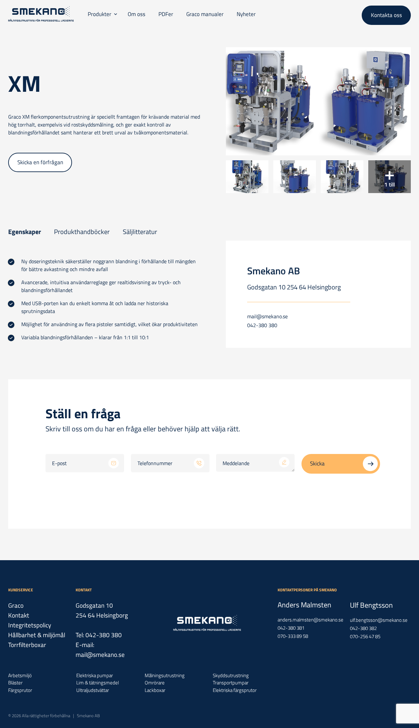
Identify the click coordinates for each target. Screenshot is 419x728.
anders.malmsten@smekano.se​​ (310, 619)
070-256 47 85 (365, 636)
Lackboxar (155, 690)
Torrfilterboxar (27, 644)
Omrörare (155, 682)
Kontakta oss (386, 15)
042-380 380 (262, 325)
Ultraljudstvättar (92, 690)
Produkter (99, 14)
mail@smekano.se (267, 316)
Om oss (136, 14)
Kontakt (18, 615)
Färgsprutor (20, 690)
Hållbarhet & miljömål (36, 634)
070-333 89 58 (293, 636)
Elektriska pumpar (94, 675)
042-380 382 (363, 628)
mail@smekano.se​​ (100, 654)
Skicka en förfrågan (40, 162)
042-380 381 (291, 628)
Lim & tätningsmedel (97, 682)
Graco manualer (205, 14)
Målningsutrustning (165, 675)
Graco (16, 605)
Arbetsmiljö (20, 675)
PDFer (165, 14)
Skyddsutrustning (231, 675)
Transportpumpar (230, 682)
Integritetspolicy (29, 625)
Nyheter (246, 14)
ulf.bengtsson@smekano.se (379, 620)
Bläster (15, 682)
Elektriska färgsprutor (235, 690)
